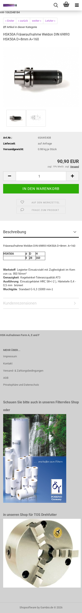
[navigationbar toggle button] (76, 5)
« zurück (23, 20)
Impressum (10, 356)
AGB (5, 377)
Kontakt (7, 363)
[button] (9, 176)
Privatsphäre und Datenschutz (21, 384)
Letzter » (50, 20)
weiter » (36, 20)
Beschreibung (14, 232)
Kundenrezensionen (20, 303)
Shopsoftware (28, 607)
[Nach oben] (70, 607)
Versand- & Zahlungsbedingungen (23, 370)
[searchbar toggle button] (55, 5)
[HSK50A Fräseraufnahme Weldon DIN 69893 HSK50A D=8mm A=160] (41, 76)
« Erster (9, 20)
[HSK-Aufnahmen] (8, 5)
